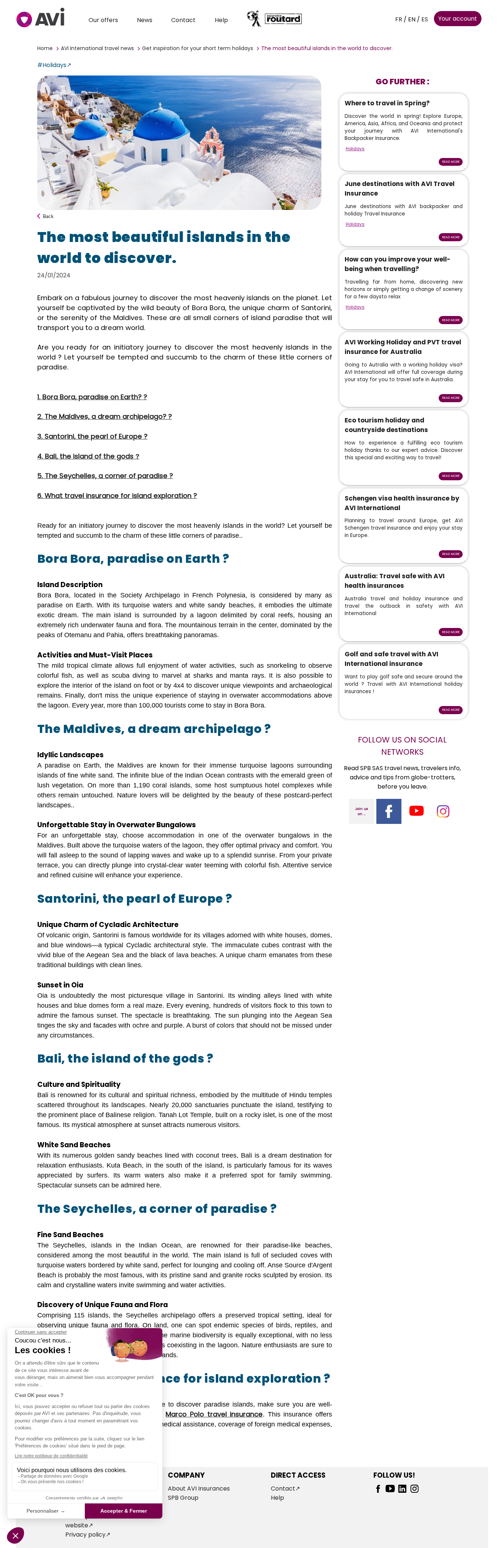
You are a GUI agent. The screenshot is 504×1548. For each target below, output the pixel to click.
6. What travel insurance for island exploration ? (117, 495)
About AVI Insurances (199, 1488)
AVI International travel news (97, 48)
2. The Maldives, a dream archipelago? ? (104, 416)
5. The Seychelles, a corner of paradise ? (105, 475)
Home (45, 48)
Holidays (355, 149)
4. (40, 456)
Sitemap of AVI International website (106, 1521)
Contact (183, 20)
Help (221, 20)
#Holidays (51, 65)
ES (424, 19)
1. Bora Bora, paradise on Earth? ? (92, 396)
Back (48, 216)
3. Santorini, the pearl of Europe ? (92, 436)
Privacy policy (85, 1534)
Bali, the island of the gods (91, 456)
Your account (457, 18)
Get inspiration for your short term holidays (197, 48)
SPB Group (183, 1497)
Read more (451, 161)
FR (398, 19)
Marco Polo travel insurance (214, 1414)
